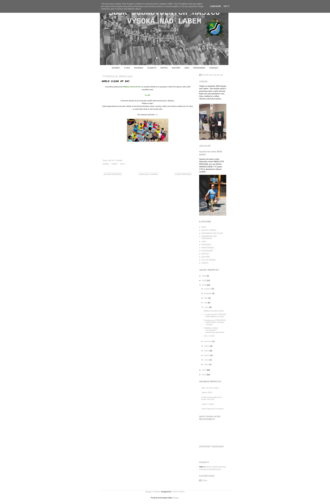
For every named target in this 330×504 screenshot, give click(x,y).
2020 (204, 276)
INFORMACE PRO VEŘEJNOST (209, 237)
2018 (204, 285)
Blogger (176, 498)
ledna (206, 364)
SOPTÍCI (164, 68)
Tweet (114, 164)
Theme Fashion (178, 492)
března (207, 355)
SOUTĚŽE (176, 68)
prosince (207, 289)
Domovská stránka (148, 174)
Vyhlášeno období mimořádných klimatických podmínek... (215, 330)
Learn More (215, 6)
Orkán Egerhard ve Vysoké (212, 409)
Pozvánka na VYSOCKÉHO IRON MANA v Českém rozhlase (215, 322)
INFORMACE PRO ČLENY (212, 233)
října (206, 298)
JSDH (186, 68)
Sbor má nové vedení (210, 388)
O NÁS (127, 68)
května (207, 346)
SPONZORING (199, 68)
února (206, 360)
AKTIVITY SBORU (115, 161)
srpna (206, 307)
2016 (204, 375)
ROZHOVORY (207, 251)
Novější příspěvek (113, 174)
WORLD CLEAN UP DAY (214, 311)
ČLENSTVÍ (151, 68)
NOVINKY (116, 68)
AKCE (203, 227)
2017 (204, 370)
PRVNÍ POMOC (207, 248)
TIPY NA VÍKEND (208, 260)
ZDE (156, 115)
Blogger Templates (153, 492)
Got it (226, 6)
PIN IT (122, 164)
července (208, 341)
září (205, 303)
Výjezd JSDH (206, 392)
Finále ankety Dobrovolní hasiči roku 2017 (211, 398)
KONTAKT (213, 68)
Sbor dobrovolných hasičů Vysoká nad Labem (164, 17)
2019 (204, 280)
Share (106, 164)
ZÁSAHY (205, 263)
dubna (206, 351)
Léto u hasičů (209, 336)
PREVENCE (206, 245)
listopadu (208, 293)
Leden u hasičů (207, 404)
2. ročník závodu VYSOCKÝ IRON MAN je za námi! (215, 315)
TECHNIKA (138, 68)
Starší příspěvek (183, 174)
